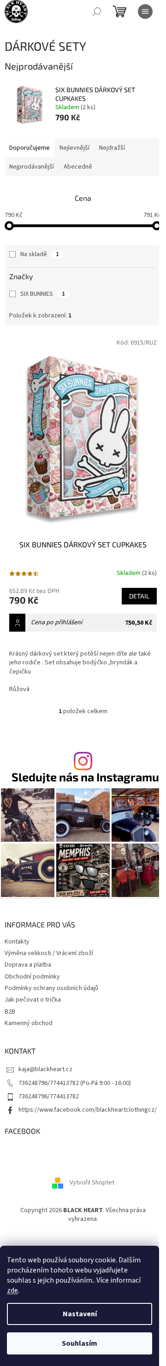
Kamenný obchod (29, 1023)
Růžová (19, 689)
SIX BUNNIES (42, 294)
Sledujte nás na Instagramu (85, 777)
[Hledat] (97, 11)
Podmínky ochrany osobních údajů (51, 988)
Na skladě (39, 254)
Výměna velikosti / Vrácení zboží (49, 953)
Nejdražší (112, 147)
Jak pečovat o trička (33, 999)
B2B (10, 1011)
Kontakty (17, 941)
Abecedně (78, 166)
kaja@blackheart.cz (45, 1069)
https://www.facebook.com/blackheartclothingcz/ (87, 1109)
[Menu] (145, 11)
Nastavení (80, 1314)
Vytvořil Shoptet (92, 1182)
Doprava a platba (28, 964)
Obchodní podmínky (32, 976)
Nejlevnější (74, 147)
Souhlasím (79, 1343)
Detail (139, 596)
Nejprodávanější (31, 166)
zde (12, 1290)
